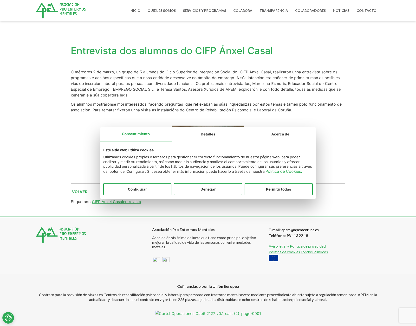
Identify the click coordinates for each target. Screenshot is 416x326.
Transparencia (274, 10)
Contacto (367, 10)
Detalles (208, 134)
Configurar (137, 189)
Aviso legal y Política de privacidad (297, 246)
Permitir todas (278, 189)
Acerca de (280, 134)
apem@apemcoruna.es (300, 229)
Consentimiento (136, 134)
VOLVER (80, 191)
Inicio (135, 10)
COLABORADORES (310, 10)
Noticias (341, 10)
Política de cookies (284, 251)
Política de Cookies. (284, 171)
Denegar (208, 189)
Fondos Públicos (314, 251)
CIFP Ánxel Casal (107, 201)
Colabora (242, 10)
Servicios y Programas (204, 10)
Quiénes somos (162, 10)
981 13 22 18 (297, 235)
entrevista (132, 201)
